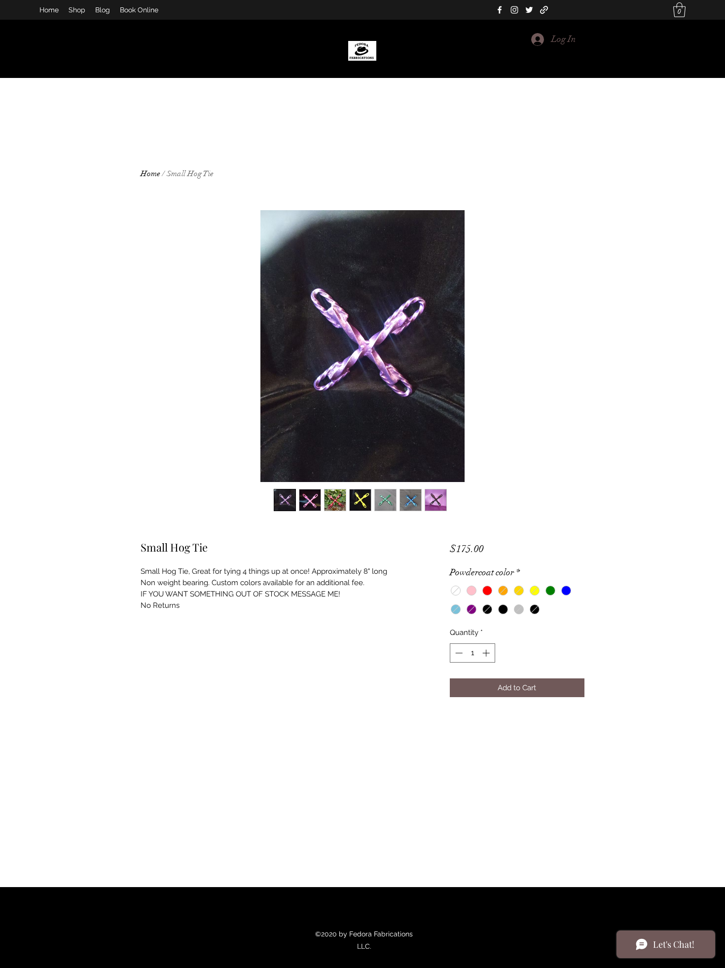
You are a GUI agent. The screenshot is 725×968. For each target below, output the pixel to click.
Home (150, 174)
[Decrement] (458, 653)
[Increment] (487, 653)
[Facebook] (500, 10)
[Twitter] (529, 10)
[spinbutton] (472, 653)
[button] (679, 9)
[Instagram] (514, 10)
